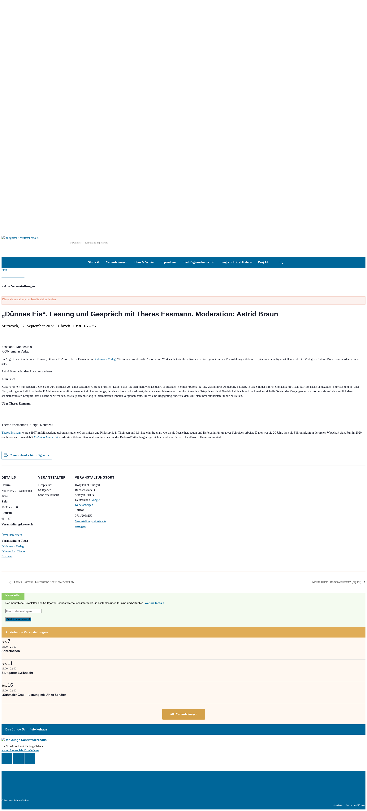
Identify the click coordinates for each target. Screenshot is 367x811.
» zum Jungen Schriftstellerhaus (20, 750)
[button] (281, 262)
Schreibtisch (11, 651)
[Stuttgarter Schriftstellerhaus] (102, 775)
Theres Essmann (11, 432)
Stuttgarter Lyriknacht (17, 672)
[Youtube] (231, 782)
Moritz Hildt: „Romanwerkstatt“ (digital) (337, 582)
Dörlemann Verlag (104, 359)
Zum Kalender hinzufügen (27, 455)
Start (4, 269)
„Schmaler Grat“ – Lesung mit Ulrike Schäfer (34, 694)
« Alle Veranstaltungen (18, 286)
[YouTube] (29, 758)
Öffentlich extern (12, 535)
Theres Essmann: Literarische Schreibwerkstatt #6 (43, 582)
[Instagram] (18, 758)
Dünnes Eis (8, 551)
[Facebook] (7, 758)
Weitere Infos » (154, 602)
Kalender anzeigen (183, 714)
